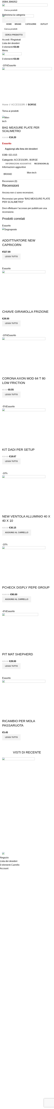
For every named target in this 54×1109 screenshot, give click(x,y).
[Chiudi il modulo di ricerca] (3, 3)
